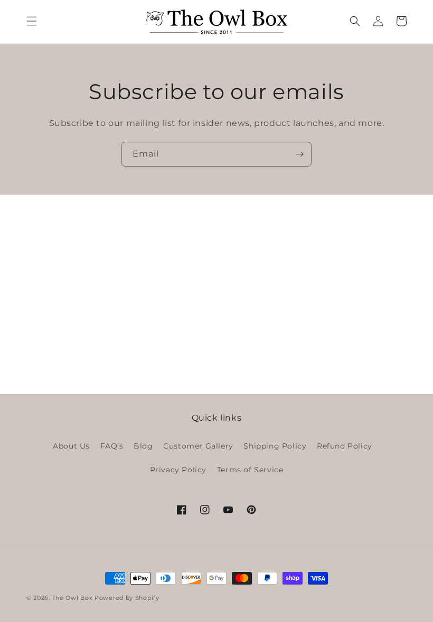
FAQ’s (112, 446)
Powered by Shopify (127, 597)
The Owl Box (72, 597)
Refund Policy (344, 446)
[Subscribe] (299, 154)
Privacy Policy (178, 469)
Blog (143, 446)
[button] (31, 21)
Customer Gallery (198, 446)
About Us (71, 446)
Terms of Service (250, 469)
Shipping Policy (274, 446)
